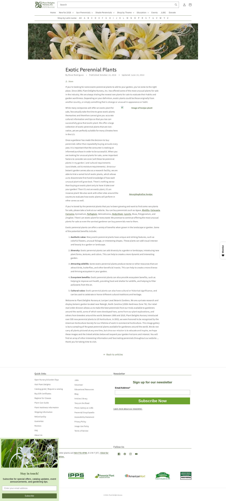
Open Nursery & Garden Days (47, 380)
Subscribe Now (152, 401)
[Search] (176, 5)
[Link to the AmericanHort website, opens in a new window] (135, 476)
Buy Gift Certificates (43, 393)
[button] (66, 13)
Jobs (77, 380)
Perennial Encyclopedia (84, 412)
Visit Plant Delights (43, 384)
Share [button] (71, 81)
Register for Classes (43, 398)
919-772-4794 (80, 452)
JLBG (163, 12)
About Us (38, 435)
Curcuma (70, 214)
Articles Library (81, 398)
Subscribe (29, 496)
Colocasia (155, 210)
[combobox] (118, 5)
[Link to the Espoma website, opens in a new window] (162, 478)
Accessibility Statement (84, 417)
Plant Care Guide (42, 403)
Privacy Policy (80, 421)
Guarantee (39, 421)
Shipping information (44, 412)
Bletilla (145, 210)
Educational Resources (84, 389)
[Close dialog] (56, 440)
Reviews (38, 426)
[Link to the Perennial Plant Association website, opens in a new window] (104, 477)
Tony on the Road (82, 403)
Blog (76, 394)
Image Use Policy (82, 426)
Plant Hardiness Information (47, 407)
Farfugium (92, 214)
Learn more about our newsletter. (128, 409)
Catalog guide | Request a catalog (49, 389)
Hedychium (117, 214)
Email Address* (122, 388)
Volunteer (79, 385)
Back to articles (114, 354)
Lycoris (127, 214)
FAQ (36, 430)
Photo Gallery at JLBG (84, 408)
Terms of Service (81, 431)
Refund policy (40, 416)
